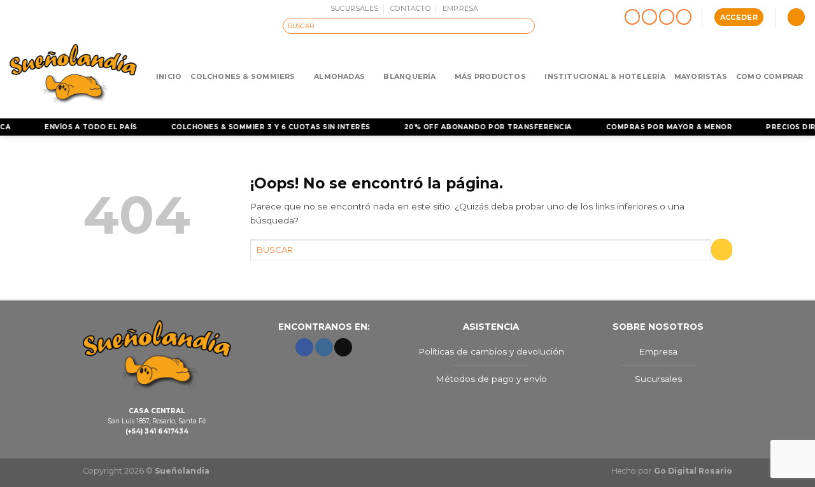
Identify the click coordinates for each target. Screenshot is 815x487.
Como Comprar (770, 76)
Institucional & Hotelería (604, 76)
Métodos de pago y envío (491, 379)
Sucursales (658, 379)
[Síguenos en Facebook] (633, 17)
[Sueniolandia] (73, 76)
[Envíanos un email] (667, 17)
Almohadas (339, 76)
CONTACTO (410, 8)
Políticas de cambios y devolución (491, 351)
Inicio (168, 76)
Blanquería (409, 76)
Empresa (658, 351)
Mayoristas (700, 76)
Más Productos (490, 76)
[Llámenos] (684, 17)
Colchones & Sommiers (242, 76)
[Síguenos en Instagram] (650, 17)
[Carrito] (796, 17)
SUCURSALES (354, 8)
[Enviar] (526, 25)
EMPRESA (461, 8)
